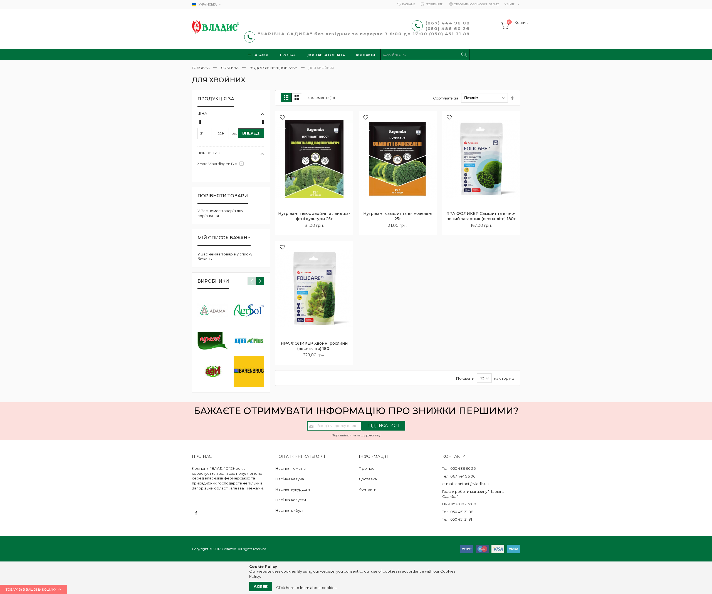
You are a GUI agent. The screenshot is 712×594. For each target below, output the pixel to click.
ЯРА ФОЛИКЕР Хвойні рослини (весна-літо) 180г (314, 346)
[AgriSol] (249, 310)
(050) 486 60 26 (448, 28)
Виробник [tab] (208, 153)
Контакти (367, 489)
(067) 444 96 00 (448, 23)
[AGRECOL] (212, 340)
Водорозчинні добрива (274, 68)
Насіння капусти (290, 500)
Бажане (408, 4)
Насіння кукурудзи (292, 489)
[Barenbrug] (249, 371)
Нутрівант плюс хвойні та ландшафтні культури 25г (314, 216)
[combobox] (424, 54)
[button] (282, 118)
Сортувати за (445, 98)
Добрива (230, 68)
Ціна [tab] (202, 113)
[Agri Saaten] (212, 371)
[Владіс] (215, 27)
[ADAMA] (212, 310)
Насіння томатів (290, 468)
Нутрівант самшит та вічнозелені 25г (397, 216)
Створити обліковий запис (476, 4)
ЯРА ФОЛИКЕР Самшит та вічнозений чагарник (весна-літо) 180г (481, 216)
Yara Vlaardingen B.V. (223, 163)
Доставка (368, 479)
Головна (201, 68)
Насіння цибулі (289, 510)
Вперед (250, 133)
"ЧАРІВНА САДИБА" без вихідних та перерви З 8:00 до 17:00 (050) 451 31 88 (364, 33)
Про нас (366, 468)
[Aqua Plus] (249, 340)
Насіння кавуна (289, 479)
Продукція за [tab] (215, 98)
